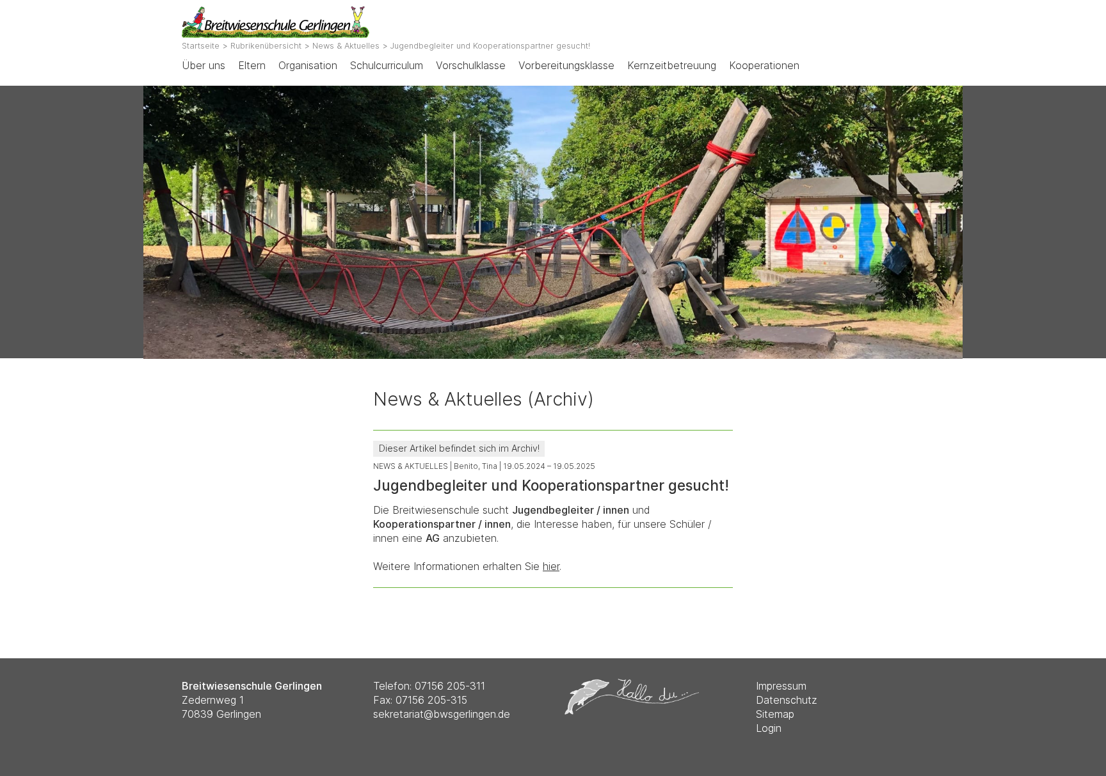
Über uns (203, 65)
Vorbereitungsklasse (566, 65)
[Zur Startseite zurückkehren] (275, 13)
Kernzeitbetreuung (671, 65)
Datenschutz (786, 699)
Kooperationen (764, 65)
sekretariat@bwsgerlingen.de (441, 714)
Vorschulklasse (471, 65)
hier (551, 566)
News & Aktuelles (346, 46)
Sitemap (775, 714)
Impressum (781, 685)
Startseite (201, 46)
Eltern (252, 65)
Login (768, 728)
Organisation (307, 65)
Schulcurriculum (386, 65)
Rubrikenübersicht (265, 46)
